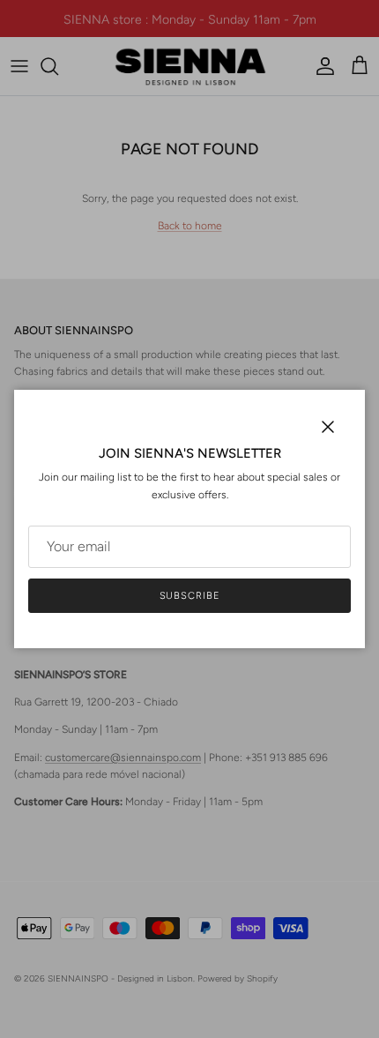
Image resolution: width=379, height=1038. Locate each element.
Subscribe (190, 595)
